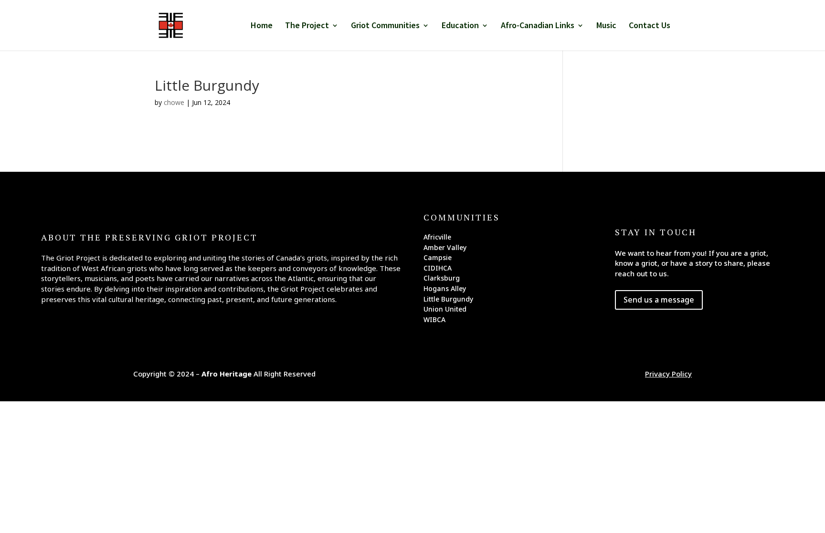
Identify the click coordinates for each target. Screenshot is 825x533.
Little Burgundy (448, 300)
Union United (444, 311)
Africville (437, 238)
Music (606, 26)
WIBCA (434, 321)
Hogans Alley (444, 290)
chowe (174, 102)
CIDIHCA (437, 269)
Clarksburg (441, 279)
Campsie (437, 259)
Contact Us (649, 26)
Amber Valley (444, 249)
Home (262, 26)
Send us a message (659, 299)
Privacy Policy (668, 373)
